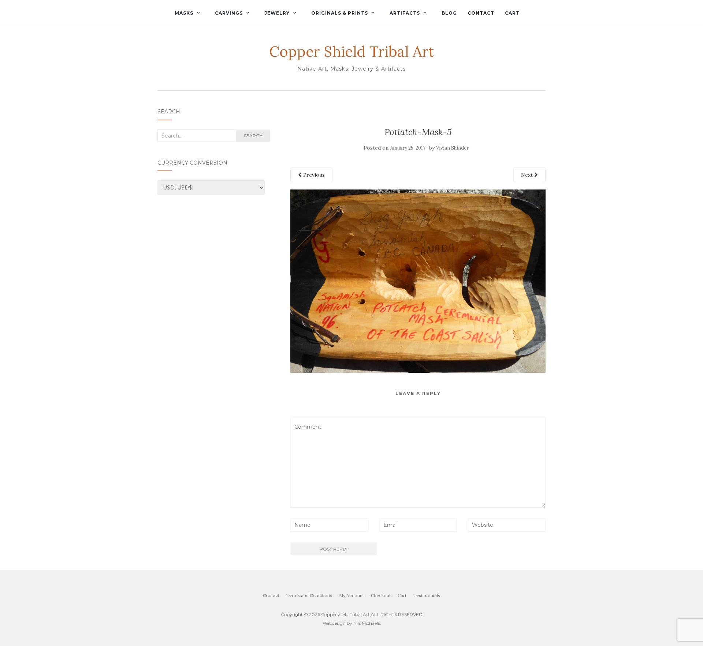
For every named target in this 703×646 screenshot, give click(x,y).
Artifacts (405, 13)
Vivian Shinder (452, 148)
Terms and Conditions (309, 595)
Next (527, 175)
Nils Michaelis (367, 623)
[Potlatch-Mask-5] (418, 280)
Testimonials (426, 595)
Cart (512, 13)
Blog (449, 13)
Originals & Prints (339, 13)
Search (253, 135)
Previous (313, 175)
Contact (481, 13)
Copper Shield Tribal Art (351, 51)
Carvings (229, 13)
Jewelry (277, 13)
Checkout (381, 595)
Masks (184, 13)
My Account (351, 595)
